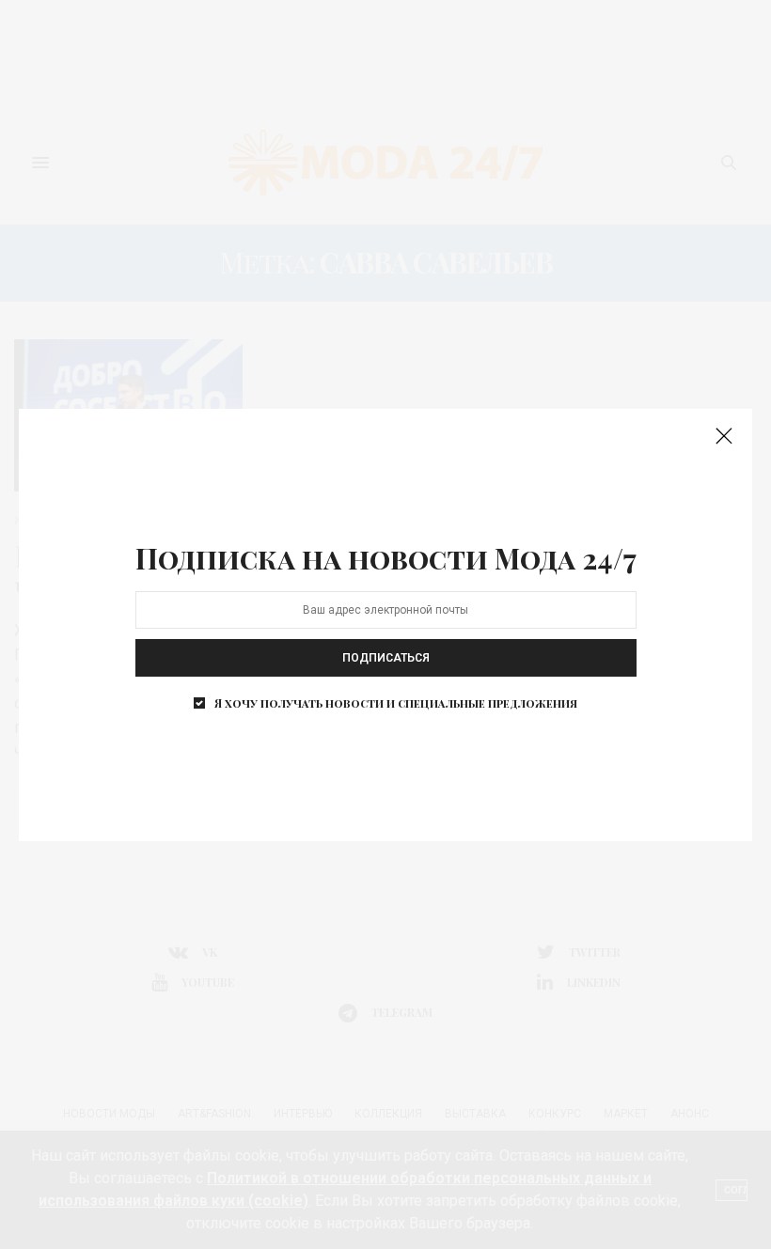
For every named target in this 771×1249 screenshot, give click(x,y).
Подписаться (386, 657)
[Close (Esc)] (724, 437)
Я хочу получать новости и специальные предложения (395, 703)
